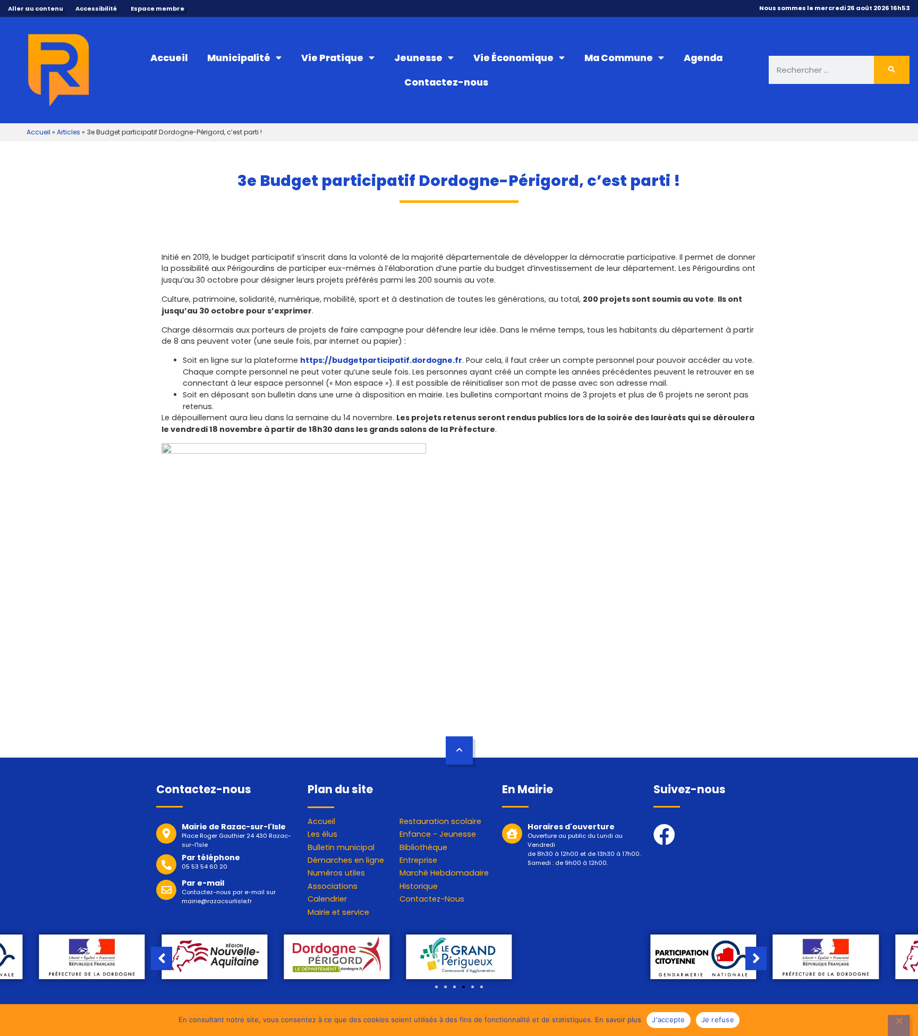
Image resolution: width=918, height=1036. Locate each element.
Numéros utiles (336, 873)
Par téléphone (211, 857)
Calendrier (327, 899)
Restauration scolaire (440, 821)
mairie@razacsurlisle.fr (217, 901)
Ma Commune (618, 58)
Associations (333, 886)
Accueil (169, 58)
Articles (68, 132)
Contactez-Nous (432, 899)
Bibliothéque (423, 847)
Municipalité (238, 58)
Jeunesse (418, 58)
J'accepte (668, 1019)
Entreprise (418, 860)
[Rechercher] (892, 70)
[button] (436, 987)
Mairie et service (338, 912)
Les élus (322, 834)
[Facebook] (664, 834)
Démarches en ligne (346, 860)
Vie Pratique (332, 58)
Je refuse (717, 1019)
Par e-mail (203, 883)
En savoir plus (618, 1019)
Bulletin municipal (341, 847)
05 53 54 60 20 (204, 866)
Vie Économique (513, 58)
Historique (419, 886)
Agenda (703, 58)
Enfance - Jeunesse (438, 834)
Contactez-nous (446, 82)
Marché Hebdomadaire (444, 873)
